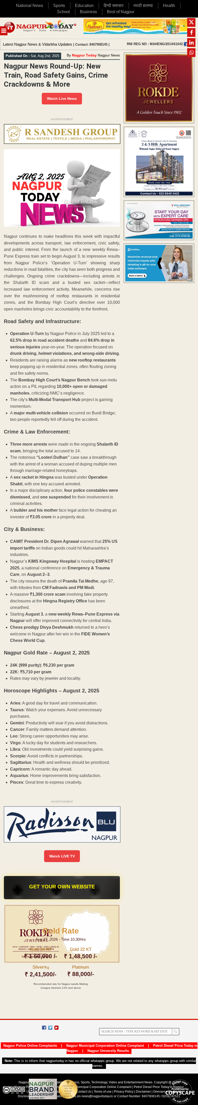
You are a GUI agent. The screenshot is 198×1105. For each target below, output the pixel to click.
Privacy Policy (124, 1091)
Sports (59, 5)
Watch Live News (62, 98)
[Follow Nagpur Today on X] (50, 1028)
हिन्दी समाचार (113, 5)
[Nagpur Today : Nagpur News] (40, 28)
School (63, 12)
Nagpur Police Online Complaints (30, 1045)
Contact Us (84, 1091)
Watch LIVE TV (62, 856)
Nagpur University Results (108, 1051)
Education (84, 5)
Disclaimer (144, 1091)
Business (88, 12)
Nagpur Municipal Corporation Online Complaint (105, 1045)
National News (29, 5)
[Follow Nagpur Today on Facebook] (44, 1028)
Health (169, 5)
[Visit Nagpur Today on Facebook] (186, 44)
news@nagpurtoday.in (97, 1096)
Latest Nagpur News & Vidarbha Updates (37, 44)
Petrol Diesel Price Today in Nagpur (159, 1087)
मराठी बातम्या (143, 5)
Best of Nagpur (120, 12)
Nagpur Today (84, 55)
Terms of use (103, 1091)
